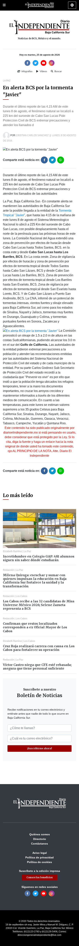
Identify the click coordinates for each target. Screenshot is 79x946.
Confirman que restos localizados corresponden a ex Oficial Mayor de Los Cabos (35, 627)
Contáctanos (39, 843)
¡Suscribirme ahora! (39, 748)
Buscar (58, 71)
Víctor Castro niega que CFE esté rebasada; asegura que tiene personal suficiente (37, 666)
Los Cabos (21, 596)
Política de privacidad (39, 857)
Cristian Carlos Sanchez (32, 135)
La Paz (6, 80)
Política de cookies (39, 862)
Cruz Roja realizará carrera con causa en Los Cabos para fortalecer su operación (39, 648)
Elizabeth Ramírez (12, 551)
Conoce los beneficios (39, 877)
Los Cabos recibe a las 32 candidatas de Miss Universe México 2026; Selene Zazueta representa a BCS (38, 604)
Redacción (8, 570)
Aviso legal (39, 852)
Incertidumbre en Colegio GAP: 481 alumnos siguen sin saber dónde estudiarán (38, 558)
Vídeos (43, 71)
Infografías (26, 71)
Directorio (39, 839)
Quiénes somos (39, 834)
